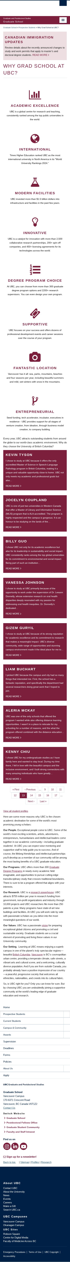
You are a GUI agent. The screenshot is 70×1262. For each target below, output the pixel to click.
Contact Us (9, 1107)
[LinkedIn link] (15, 1146)
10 (53, 789)
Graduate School (10, 27)
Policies (7, 1061)
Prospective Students (27, 27)
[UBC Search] (63, 4)
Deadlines (8, 1048)
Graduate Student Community (23, 1127)
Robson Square (11, 1234)
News (6, 1195)
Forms (6, 1055)
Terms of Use (35, 1252)
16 (48, 795)
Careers (7, 1202)
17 (57, 795)
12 (16, 795)
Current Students (12, 1021)
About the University (14, 1191)
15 (40, 795)
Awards (7, 1034)
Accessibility (9, 1256)
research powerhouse (42, 892)
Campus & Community (14, 1028)
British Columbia (21, 954)
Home (6, 1007)
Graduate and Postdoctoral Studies (35, 1086)
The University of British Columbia (25, 6)
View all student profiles (15, 811)
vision (45, 925)
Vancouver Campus (13, 1221)
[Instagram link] (7, 1146)
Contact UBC (10, 1188)
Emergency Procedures (14, 1252)
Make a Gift (9, 1206)
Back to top (9, 1162)
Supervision (9, 1041)
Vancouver (37, 954)
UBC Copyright (52, 1252)
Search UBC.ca (11, 1209)
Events (7, 1198)
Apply (6, 1075)
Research (46, 1162)
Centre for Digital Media (15, 1237)
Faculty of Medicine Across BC (19, 1241)
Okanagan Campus (13, 1225)
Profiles (35, 1162)
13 (24, 795)
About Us (8, 1068)
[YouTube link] (23, 1146)
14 (32, 795)
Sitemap (24, 1162)
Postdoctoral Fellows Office (22, 1122)
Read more (40, 55)
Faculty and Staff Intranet (21, 1131)
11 (61, 789)
